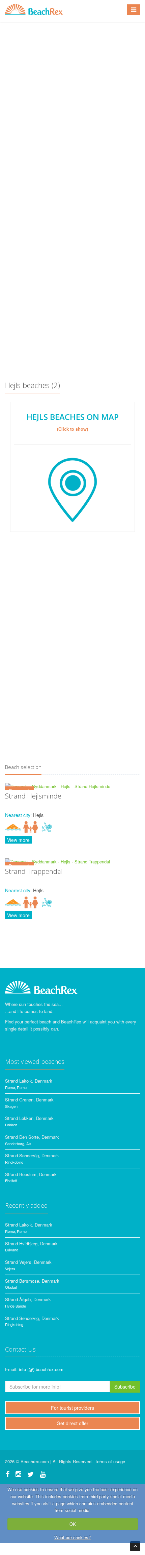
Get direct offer (72, 1423)
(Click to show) (72, 429)
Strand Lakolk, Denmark (28, 1081)
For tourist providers (72, 1407)
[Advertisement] (72, 298)
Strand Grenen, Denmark (29, 1099)
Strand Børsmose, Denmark (32, 1281)
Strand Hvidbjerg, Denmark (31, 1243)
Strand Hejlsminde (33, 796)
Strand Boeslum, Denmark (31, 1174)
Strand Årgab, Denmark (28, 1299)
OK (72, 1524)
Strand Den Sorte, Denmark (32, 1137)
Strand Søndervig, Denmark (32, 1155)
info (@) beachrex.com (41, 1369)
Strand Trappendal (34, 871)
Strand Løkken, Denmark (29, 1118)
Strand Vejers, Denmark (28, 1262)
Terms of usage (110, 1461)
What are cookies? (72, 1537)
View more (18, 840)
